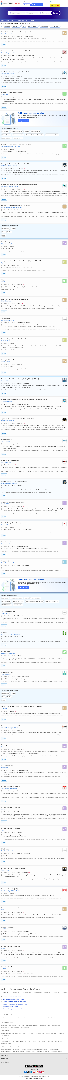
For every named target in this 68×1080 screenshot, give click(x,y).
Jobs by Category (5, 1041)
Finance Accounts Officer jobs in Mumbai (14, 1001)
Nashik (9, 232)
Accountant (5, 131)
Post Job (55, 5)
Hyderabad (32, 1017)
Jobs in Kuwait (12, 1025)
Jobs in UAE (4, 1025)
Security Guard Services (43, 1051)
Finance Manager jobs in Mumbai (12, 1009)
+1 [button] (31, 404)
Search (55, 13)
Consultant (38, 2)
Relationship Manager (16, 131)
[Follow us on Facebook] (25, 1072)
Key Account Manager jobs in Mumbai (13, 999)
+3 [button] (23, 832)
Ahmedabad (45, 1017)
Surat (3, 235)
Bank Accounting (6, 138)
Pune (3, 232)
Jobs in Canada (15, 1027)
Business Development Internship (34, 134)
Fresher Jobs (31, 1033)
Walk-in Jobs (4, 1033)
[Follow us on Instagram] (40, 1072)
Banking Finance (18, 138)
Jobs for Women (22, 1033)
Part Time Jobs (13, 1033)
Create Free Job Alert (6, 1043)
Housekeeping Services (56, 1051)
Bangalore (3, 1017)
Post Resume (38, 5)
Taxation (26, 131)
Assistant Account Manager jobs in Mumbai (15, 1004)
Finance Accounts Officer (52, 134)
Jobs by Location (32, 1041)
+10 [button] (24, 168)
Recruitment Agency (6, 1049)
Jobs (24, 2)
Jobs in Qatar (21, 1025)
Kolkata (16, 1017)
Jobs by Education (42, 1041)
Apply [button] (4, 44)
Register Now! (24, 121)
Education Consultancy (18, 1051)
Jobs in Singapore (56, 1025)
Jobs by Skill (15, 1041)
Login (28, 5)
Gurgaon (51, 1017)
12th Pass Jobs (61, 1033)
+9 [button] (23, 506)
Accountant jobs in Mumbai (10, 1006)
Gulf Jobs (50, 1041)
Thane (13, 228)
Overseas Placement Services (39, 1049)
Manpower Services (26, 1049)
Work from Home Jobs (51, 1033)
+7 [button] (23, 265)
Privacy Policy (28, 1078)
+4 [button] (24, 210)
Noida (57, 1017)
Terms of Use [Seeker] (38, 1078)
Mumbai (10, 1017)
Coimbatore (4, 1019)
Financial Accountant (18, 134)
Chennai (21, 1017)
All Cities (16, 1019)
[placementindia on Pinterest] (34, 1072)
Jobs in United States (45, 1025)
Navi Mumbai (5, 228)
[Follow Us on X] (28, 1072)
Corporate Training (30, 1051)
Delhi (27, 1017)
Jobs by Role (22, 1041)
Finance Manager (35, 131)
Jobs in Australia (25, 1027)
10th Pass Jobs (5, 1035)
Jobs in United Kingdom (32, 1025)
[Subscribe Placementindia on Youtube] (42, 1072)
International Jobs (59, 1041)
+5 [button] (23, 811)
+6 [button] (23, 444)
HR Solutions (16, 1049)
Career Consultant (53, 1049)
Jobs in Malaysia (5, 1027)
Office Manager (6, 134)
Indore (10, 1019)
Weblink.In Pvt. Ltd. (35, 1076)
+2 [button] (23, 655)
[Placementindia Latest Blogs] (37, 1072)
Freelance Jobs (40, 1033)
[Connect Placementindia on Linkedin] (31, 1072)
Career (30, 2)
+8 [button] (23, 284)
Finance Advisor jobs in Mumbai (12, 996)
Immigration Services (6, 1051)
